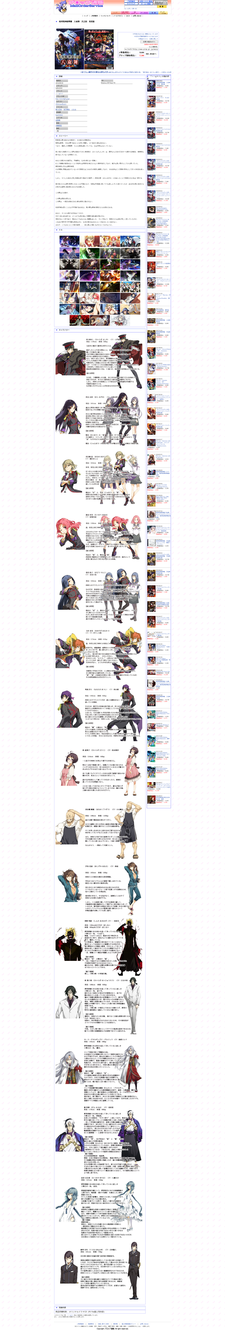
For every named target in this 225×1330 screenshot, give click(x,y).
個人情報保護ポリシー (129, 1324)
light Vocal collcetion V (162, 725)
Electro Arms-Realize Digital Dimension (161, 769)
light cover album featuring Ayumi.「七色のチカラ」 (163, 647)
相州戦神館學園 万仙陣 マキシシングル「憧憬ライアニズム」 (163, 542)
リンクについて (106, 16)
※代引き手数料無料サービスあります (146, 36)
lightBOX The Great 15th (163, 671)
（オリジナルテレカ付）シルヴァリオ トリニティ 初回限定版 (163, 411)
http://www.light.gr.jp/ (63, 99)
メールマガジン (118, 16)
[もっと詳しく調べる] (130, 8)
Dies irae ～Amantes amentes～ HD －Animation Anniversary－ (163, 382)
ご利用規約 (80, 1324)
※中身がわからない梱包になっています (145, 34)
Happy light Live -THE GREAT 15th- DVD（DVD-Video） (162, 498)
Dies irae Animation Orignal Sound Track (161, 208)
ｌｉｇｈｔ (59, 93)
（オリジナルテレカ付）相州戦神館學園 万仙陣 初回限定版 (163, 556)
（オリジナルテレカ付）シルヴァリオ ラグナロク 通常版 (163, 178)
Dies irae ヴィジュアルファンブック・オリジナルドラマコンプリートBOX (163, 785)
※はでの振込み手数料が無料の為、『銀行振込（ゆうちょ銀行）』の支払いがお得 (125, 72)
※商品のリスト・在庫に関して (148, 39)
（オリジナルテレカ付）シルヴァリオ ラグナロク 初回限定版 (163, 162)
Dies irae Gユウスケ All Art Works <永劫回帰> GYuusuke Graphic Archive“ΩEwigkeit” (162, 222)
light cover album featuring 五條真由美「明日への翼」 (163, 660)
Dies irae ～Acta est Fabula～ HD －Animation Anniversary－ (163, 351)
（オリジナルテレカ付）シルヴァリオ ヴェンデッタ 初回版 (163, 619)
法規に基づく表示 (103, 1324)
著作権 (115, 1324)
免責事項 (91, 1324)
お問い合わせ (137, 16)
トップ (86, 16)
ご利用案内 (94, 16)
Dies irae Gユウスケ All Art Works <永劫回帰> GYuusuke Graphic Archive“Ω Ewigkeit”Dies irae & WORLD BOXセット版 (163, 237)
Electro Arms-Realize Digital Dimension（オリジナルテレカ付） (163, 754)
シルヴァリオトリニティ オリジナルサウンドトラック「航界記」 (163, 397)
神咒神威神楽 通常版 (162, 310)
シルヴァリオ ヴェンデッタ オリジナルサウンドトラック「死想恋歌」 (163, 529)
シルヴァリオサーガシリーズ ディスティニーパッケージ (163, 115)
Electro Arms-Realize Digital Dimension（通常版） (163, 739)
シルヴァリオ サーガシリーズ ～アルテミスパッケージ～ (163, 281)
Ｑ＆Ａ (128, 16)
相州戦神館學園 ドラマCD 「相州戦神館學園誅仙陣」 (163, 473)
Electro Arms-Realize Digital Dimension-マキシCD (163, 714)
